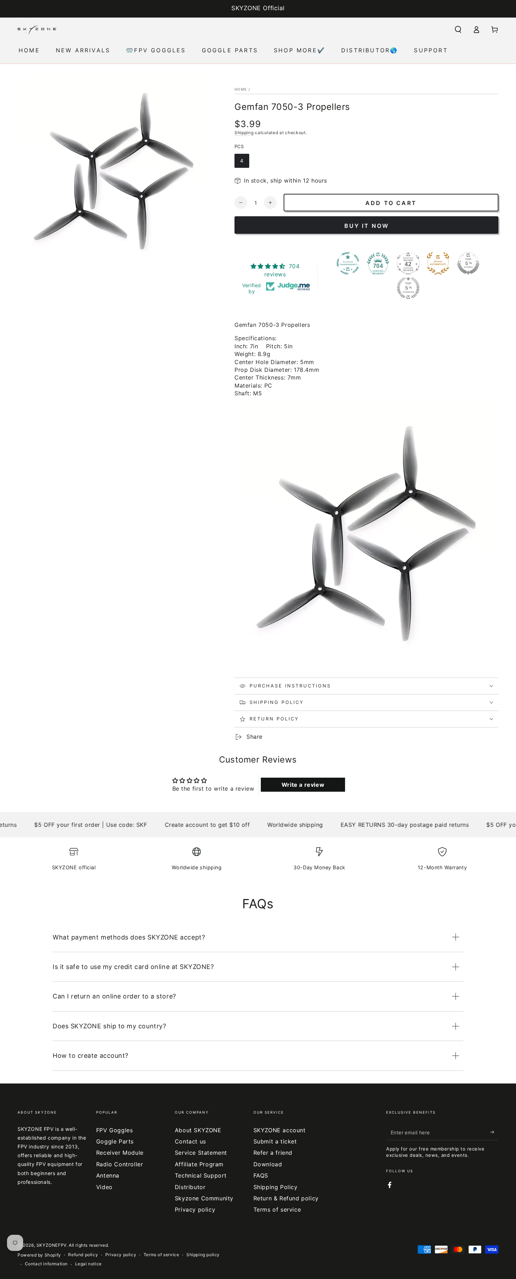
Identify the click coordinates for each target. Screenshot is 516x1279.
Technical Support (201, 1175)
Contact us (190, 1141)
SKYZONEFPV (51, 1245)
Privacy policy (195, 1209)
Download (267, 1164)
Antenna (107, 1175)
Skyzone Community (204, 1198)
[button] (458, 29)
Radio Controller (119, 1164)
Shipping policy (203, 1254)
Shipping (244, 132)
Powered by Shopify (39, 1255)
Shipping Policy (275, 1187)
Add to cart (391, 202)
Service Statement (201, 1152)
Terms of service (277, 1209)
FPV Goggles (114, 1130)
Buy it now (366, 225)
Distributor (190, 1187)
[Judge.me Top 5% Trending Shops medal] (408, 288)
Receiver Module (120, 1152)
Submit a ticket (275, 1141)
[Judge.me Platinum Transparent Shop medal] (348, 263)
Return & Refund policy (286, 1198)
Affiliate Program (199, 1164)
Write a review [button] (303, 784)
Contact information (46, 1263)
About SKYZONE (198, 1130)
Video (104, 1187)
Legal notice (88, 1263)
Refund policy (83, 1254)
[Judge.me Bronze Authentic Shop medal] (438, 263)
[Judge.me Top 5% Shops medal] (468, 263)
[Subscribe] (494, 1132)
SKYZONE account (279, 1130)
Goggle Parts (115, 1141)
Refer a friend (272, 1152)
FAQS (260, 1175)
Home (240, 89)
